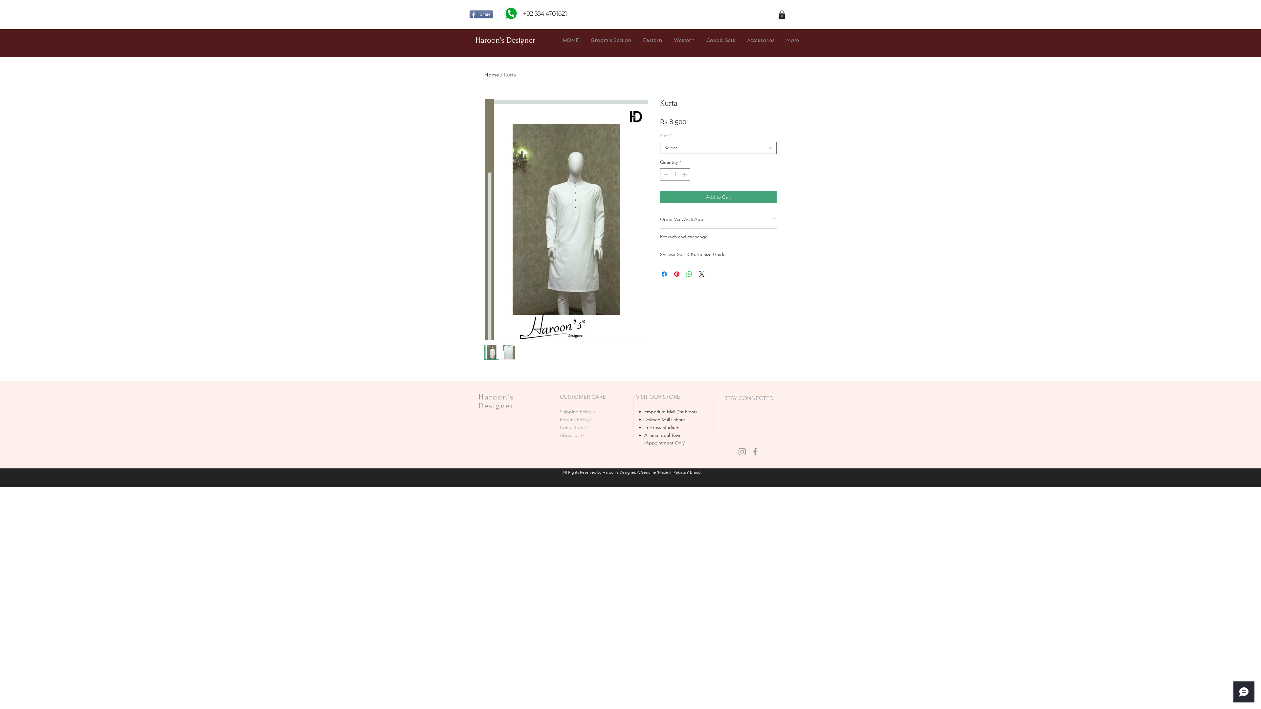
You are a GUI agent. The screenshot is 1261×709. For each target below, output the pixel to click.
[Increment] (685, 174)
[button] (781, 15)
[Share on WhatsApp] (689, 274)
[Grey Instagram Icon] (742, 452)
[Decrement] (665, 174)
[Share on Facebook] (664, 274)
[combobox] (718, 148)
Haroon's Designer (505, 40)
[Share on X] (702, 274)
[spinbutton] (675, 174)
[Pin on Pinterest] (677, 274)
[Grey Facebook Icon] (755, 452)
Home (491, 75)
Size (666, 136)
